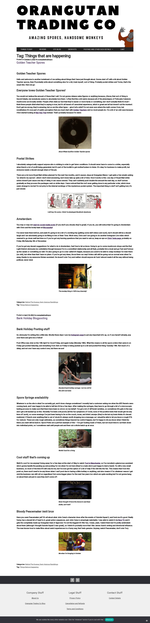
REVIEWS (42, 49)
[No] (147, 621)
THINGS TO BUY (26, 49)
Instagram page (77, 335)
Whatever (109, 619)
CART (122, 49)
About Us (35, 598)
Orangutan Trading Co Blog (35, 603)
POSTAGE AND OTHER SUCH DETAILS (97, 49)
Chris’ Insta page (114, 238)
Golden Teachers (80, 110)
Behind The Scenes (32, 302)
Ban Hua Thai (41, 113)
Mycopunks (47, 228)
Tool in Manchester (92, 463)
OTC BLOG (57, 49)
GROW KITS (72, 49)
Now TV (121, 520)
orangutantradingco (45, 59)
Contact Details (115, 598)
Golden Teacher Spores (31, 62)
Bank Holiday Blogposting (32, 318)
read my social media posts (44, 225)
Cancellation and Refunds (75, 603)
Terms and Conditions (75, 609)
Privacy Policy (75, 598)
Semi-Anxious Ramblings (49, 302)
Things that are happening (29, 305)
